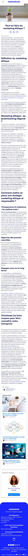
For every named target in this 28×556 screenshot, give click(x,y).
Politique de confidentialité (19, 549)
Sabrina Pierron (10, 389)
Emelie (14, 486)
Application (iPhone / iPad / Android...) (11, 517)
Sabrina (6, 416)
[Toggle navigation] (3, 1)
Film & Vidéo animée (6, 529)
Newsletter (14, 551)
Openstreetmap (5, 347)
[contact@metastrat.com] (19, 545)
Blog (14, 540)
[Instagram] (15, 545)
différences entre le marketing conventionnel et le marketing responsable (13, 97)
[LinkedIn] (17, 32)
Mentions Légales (5, 549)
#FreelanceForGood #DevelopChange (11, 535)
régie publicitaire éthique (18, 381)
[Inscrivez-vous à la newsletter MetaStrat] (17, 545)
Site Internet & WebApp (7, 519)
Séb (25, 554)
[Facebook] (11, 32)
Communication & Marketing (14, 532)
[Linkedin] (9, 545)
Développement (14, 515)
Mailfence (14, 346)
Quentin (19, 554)
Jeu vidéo (3, 522)
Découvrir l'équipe (14, 494)
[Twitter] (14, 32)
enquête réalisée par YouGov (11, 293)
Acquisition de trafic (6, 533)
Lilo (21, 344)
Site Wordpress (5, 520)
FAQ (14, 538)
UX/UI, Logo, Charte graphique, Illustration (14, 526)
